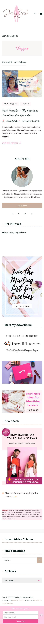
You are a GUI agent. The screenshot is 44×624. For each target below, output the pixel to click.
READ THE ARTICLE (10, 143)
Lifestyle (25, 104)
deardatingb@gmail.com (15, 232)
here (15, 519)
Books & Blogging (10, 104)
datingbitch (11, 121)
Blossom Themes (18, 600)
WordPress (38, 600)
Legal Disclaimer (8, 603)
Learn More (22, 205)
